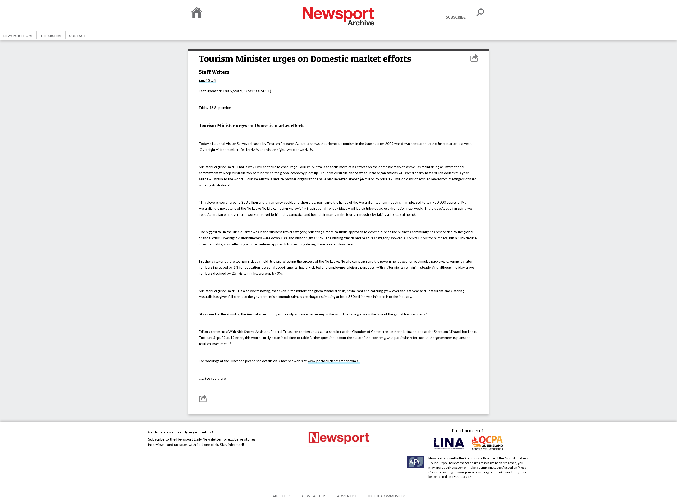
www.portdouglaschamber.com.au (334, 361)
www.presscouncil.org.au (475, 472)
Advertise (347, 496)
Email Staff (207, 80)
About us (281, 496)
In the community (386, 496)
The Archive (51, 36)
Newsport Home (18, 36)
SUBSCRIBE (456, 17)
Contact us (314, 496)
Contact (77, 36)
